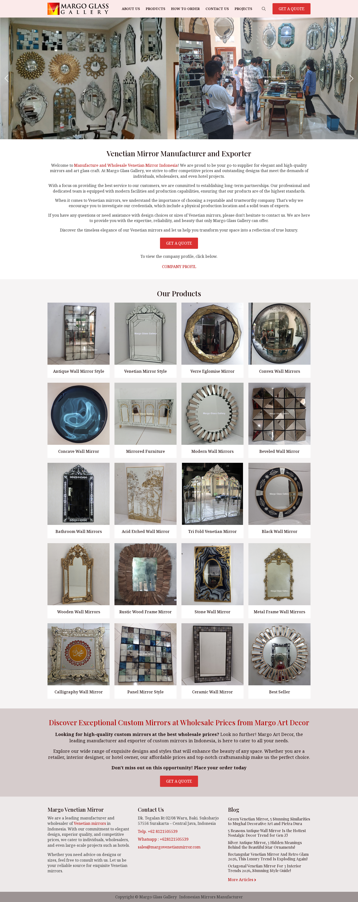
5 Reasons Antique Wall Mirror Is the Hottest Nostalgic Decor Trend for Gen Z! (267, 832)
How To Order (185, 8)
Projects (243, 8)
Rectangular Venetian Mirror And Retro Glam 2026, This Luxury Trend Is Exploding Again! (268, 856)
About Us (131, 8)
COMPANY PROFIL (179, 266)
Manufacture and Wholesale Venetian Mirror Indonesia (126, 165)
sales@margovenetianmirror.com (169, 847)
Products (155, 8)
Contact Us (217, 8)
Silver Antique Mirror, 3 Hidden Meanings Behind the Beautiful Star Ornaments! (265, 844)
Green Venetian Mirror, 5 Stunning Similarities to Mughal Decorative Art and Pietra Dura (269, 821)
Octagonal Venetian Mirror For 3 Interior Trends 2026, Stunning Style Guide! (264, 868)
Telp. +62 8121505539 (158, 831)
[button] (6, 78)
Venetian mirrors (90, 823)
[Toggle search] (263, 8)
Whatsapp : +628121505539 (163, 839)
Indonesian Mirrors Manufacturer (211, 897)
